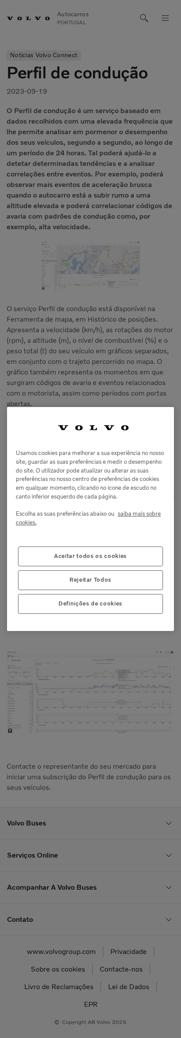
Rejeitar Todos (90, 579)
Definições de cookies (90, 603)
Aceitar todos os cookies (90, 556)
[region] (90, 519)
